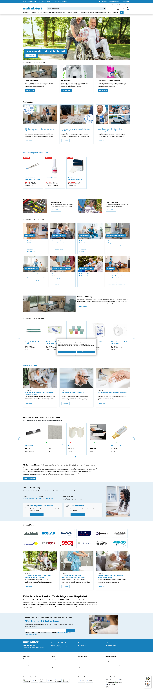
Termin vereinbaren (36, 514)
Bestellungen (26, 665)
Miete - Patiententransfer (115, 273)
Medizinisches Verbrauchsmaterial (35, 278)
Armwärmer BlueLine (74, 444)
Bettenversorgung (113, 241)
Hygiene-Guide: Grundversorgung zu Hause (112, 392)
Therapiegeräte (58, 241)
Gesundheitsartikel (59, 243)
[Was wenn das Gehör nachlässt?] (76, 378)
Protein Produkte (85, 273)
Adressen (25, 663)
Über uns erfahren (29, 478)
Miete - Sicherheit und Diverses (116, 284)
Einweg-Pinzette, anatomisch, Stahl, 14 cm (32, 178)
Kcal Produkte (84, 276)
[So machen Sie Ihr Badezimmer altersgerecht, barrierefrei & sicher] (76, 561)
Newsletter (26, 667)
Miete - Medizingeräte (114, 282)
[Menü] (150, 677)
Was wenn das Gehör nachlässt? (73, 392)
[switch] (147, 686)
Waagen (83, 241)
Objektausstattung (55, 665)
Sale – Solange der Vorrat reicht (35, 153)
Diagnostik (83, 249)
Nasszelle (110, 247)
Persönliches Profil (28, 661)
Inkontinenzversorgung (33, 280)
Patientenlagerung (31, 245)
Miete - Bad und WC (113, 278)
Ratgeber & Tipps (30, 366)
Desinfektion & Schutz (32, 273)
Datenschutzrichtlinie (62, 632)
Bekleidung (57, 245)
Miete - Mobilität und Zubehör (116, 280)
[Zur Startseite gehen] (32, 8)
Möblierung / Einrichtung (114, 245)
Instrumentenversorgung (33, 276)
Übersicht (25, 659)
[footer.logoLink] (31, 642)
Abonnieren (70, 630)
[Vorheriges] (19, 338)
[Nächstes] (133, 338)
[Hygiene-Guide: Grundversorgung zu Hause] (113, 378)
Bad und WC (30, 249)
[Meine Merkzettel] (122, 8)
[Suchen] (103, 8)
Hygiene (56, 276)
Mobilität (29, 243)
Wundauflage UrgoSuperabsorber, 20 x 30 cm (76, 178)
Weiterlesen (29, 140)
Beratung (53, 659)
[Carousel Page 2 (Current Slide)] (77, 456)
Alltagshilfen (30, 241)
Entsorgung (57, 278)
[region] (76, 174)
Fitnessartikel (57, 247)
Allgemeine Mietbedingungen (86, 663)
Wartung (53, 663)
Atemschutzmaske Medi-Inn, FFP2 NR (97, 342)
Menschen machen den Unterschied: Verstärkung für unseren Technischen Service (110, 131)
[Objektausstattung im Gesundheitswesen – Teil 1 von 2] (76, 114)
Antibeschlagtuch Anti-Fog (33, 444)
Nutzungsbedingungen (30, 634)
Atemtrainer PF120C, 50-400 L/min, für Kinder (97, 445)
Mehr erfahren (31, 55)
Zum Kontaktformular (78, 514)
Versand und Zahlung (83, 659)
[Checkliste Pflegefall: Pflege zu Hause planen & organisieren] (113, 561)
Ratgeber (53, 667)
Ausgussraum (111, 243)
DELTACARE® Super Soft (119, 342)
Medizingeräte (109, 663)
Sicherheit (29, 247)
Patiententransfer (31, 251)
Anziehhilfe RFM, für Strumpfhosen (52, 445)
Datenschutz (81, 665)
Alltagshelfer (109, 661)
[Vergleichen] (41, 162)
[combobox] (74, 8)
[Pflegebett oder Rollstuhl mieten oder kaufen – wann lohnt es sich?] (40, 561)
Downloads (54, 669)
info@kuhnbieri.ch (30, 499)
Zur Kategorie (66, 90)
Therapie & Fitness (111, 667)
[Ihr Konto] (118, 8)
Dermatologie (84, 245)
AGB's (79, 661)
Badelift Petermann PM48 (119, 444)
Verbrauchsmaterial (111, 659)
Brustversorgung (58, 249)
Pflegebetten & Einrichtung (113, 665)
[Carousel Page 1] (75, 456)
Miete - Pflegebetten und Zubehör (117, 276)
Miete (52, 661)
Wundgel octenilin (52, 177)
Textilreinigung (58, 280)
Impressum (81, 667)
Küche (55, 282)
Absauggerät (84, 247)
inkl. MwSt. (103, 1)
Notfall (83, 243)
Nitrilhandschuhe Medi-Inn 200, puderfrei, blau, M (32, 342)
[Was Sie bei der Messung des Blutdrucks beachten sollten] (40, 378)
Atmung (83, 251)
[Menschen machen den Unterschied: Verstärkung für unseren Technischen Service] (113, 114)
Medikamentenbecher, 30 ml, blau (54, 342)
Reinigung (56, 284)
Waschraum (57, 273)
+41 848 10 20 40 (46, 499)
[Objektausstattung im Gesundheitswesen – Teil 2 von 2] (40, 114)
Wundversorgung (31, 282)
